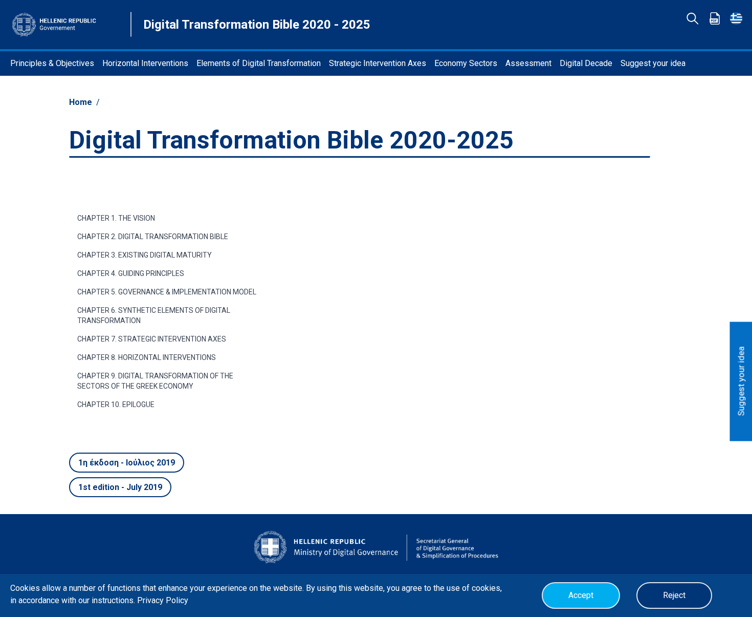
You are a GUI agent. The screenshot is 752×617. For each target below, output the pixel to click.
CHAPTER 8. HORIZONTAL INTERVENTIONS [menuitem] (146, 357)
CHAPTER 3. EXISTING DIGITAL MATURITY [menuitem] (144, 255)
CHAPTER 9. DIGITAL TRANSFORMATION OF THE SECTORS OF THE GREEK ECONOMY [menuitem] (155, 381)
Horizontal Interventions (145, 63)
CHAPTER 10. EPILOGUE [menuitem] (115, 404)
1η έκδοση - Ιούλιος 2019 (126, 462)
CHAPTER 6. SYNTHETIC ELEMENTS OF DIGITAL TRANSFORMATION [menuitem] (153, 315)
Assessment (528, 63)
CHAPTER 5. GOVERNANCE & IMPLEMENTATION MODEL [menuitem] (166, 292)
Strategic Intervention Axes (377, 63)
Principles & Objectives (52, 63)
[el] (736, 18)
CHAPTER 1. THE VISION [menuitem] (116, 218)
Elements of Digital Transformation (258, 63)
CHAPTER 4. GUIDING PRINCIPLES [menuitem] (130, 273)
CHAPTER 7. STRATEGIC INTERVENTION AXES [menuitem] (151, 339)
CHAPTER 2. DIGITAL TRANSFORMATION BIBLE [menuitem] (152, 236)
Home (80, 102)
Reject (674, 595)
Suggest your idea (653, 63)
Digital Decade (586, 63)
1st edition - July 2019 (120, 487)
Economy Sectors (465, 63)
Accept (580, 595)
